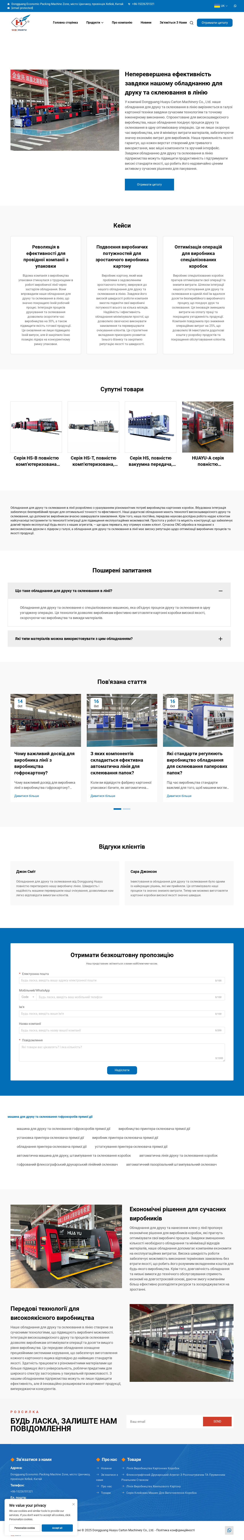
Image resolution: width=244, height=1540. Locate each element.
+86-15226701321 (142, 4)
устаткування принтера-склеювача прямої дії (131, 1147)
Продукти (93, 22)
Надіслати (122, 1070)
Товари (106, 1493)
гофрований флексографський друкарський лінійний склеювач (67, 1164)
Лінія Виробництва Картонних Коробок (152, 1468)
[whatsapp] (235, 6)
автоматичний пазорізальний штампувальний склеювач (171, 1164)
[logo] (27, 22)
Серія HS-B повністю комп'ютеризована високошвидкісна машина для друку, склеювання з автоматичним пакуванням (36, 461)
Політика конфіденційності (175, 1530)
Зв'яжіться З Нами (173, 22)
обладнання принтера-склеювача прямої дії (52, 1147)
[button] (117, 809)
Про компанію (122, 22)
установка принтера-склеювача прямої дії (50, 1138)
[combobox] (28, 997)
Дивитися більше (26, 796)
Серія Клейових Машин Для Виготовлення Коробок (161, 1493)
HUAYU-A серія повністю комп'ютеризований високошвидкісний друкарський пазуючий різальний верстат (207, 461)
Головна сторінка (65, 22)
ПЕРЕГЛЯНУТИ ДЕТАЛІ (36, 427)
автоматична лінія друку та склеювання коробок (178, 1155)
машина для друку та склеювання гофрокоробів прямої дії (63, 1129)
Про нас (106, 1486)
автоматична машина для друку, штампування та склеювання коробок (74, 1155)
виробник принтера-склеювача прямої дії (125, 1138)
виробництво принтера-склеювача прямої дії (154, 1129)
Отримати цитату (215, 23)
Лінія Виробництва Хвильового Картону (153, 1486)
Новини (146, 22)
